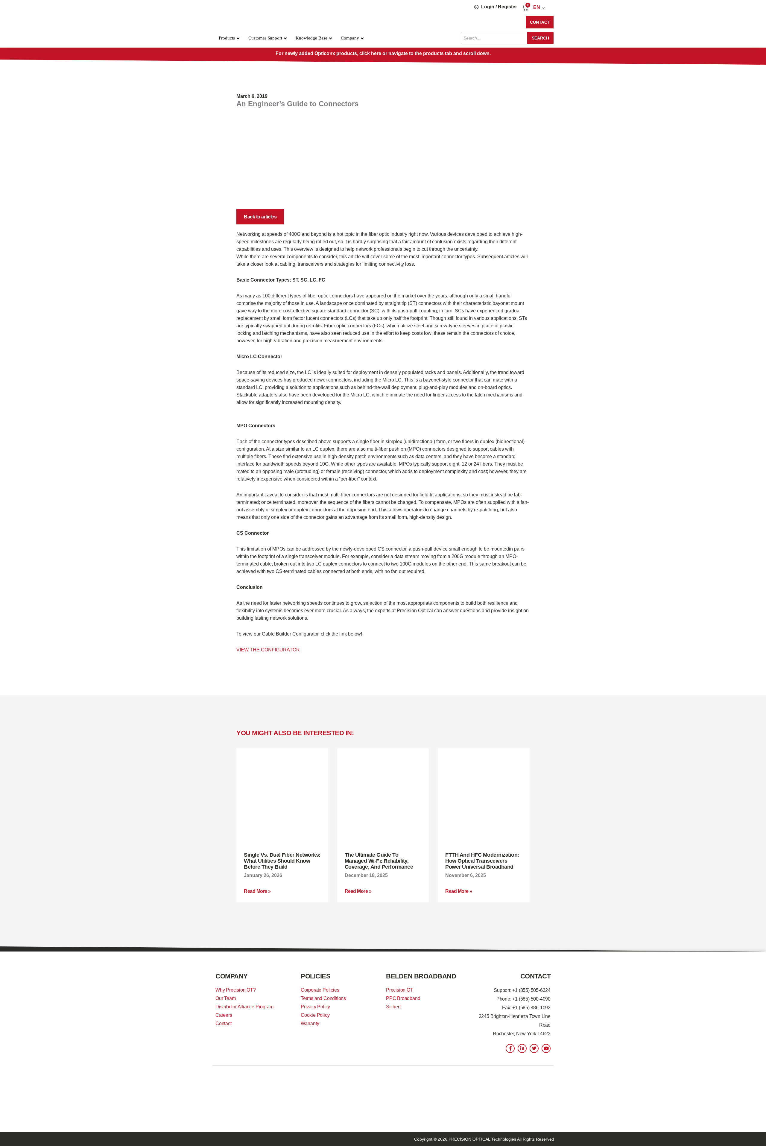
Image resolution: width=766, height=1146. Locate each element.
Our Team (225, 998)
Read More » (257, 891)
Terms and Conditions (323, 998)
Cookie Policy (315, 1015)
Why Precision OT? (235, 990)
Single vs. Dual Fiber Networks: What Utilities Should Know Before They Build (282, 861)
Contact (223, 1023)
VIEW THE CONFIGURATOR (268, 649)
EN (536, 7)
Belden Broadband (421, 976)
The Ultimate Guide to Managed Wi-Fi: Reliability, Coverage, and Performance (379, 861)
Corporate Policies (320, 990)
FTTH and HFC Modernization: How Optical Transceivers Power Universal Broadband (482, 861)
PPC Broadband (403, 998)
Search (540, 38)
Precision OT (399, 990)
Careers (223, 1015)
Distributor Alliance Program (244, 1006)
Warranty (310, 1023)
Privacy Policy (315, 1006)
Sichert (393, 1006)
